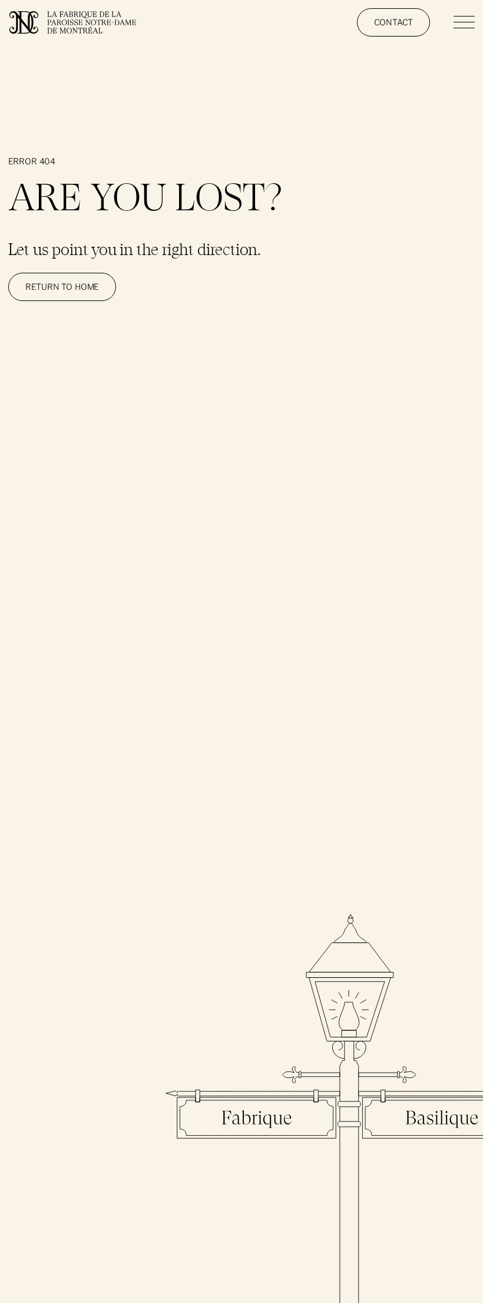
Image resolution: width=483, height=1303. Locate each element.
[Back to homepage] (77, 22)
